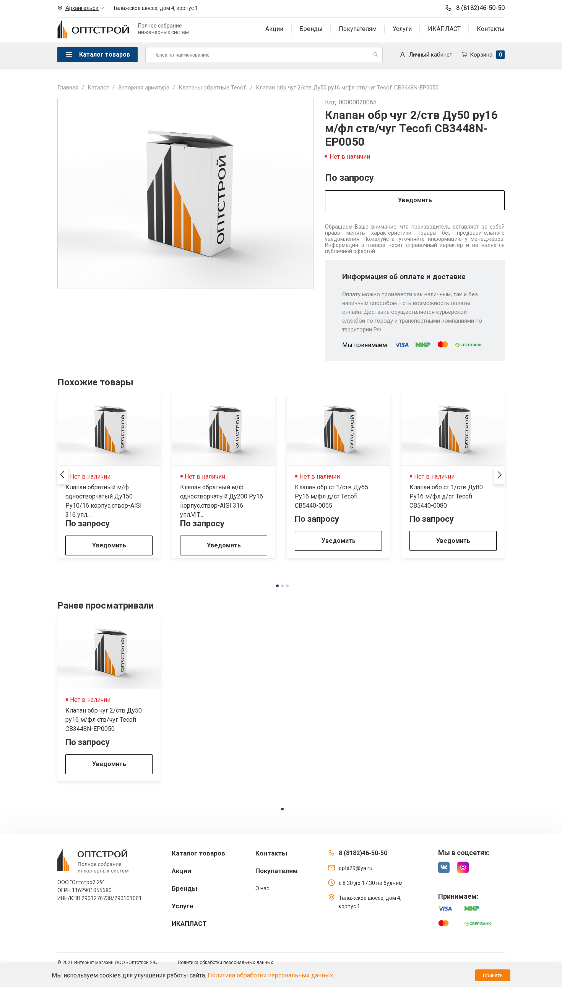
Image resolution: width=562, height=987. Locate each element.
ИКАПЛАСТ (444, 28)
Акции (274, 28)
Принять (493, 975)
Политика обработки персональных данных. (271, 975)
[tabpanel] (109, 475)
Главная (67, 87)
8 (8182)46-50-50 (480, 7)
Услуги (402, 28)
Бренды (311, 28)
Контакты (491, 28)
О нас (262, 888)
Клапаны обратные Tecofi (213, 87)
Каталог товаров (104, 54)
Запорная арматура (143, 87)
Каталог (98, 87)
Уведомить (415, 200)
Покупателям (358, 28)
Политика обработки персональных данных (225, 962)
